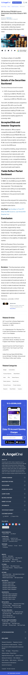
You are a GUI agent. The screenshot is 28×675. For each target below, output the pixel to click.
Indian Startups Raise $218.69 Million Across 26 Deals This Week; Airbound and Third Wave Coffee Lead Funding (14, 356)
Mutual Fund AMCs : (7, 610)
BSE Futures (6, 569)
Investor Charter (19, 655)
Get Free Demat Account (14, 673)
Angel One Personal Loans (8, 655)
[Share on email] (15, 50)
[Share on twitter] (8, 50)
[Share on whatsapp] (5, 50)
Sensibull (4, 545)
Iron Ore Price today (7, 607)
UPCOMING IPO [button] (5, 505)
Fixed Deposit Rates (13, 541)
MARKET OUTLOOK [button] (6, 501)
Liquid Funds (13, 621)
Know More (13, 308)
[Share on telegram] (2, 50)
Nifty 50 (4, 556)
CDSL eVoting (5, 660)
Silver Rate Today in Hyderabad (10, 593)
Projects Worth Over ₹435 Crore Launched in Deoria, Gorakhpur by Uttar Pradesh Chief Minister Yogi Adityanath (14, 339)
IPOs (9, 377)
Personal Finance (7, 385)
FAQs (3, 650)
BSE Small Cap (6, 561)
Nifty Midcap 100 (6, 559)
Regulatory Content (17, 642)
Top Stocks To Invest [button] (7, 510)
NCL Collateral (16, 658)
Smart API (5, 541)
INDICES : (4, 554)
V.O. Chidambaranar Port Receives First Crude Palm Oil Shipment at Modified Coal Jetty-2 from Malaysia (14, 331)
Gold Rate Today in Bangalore (9, 589)
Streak (15, 545)
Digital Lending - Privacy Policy (9, 653)
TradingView (5, 547)
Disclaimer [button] (5, 638)
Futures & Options (7, 373)
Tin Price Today (17, 607)
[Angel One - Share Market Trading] (6, 2)
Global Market (17, 373)
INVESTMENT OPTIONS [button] (7, 481)
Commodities (12, 369)
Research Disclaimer (7, 642)
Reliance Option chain (8, 577)
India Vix (13, 561)
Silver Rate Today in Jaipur (9, 599)
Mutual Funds (15, 381)
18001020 (6, 516)
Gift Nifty (19, 561)
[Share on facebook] (12, 50)
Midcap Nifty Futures (8, 567)
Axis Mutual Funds (7, 613)
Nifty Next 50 (19, 558)
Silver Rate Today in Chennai (9, 597)
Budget (5, 369)
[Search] (24, 2)
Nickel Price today (16, 605)
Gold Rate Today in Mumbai (9, 582)
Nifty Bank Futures (15, 566)
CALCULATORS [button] (5, 485)
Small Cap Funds (6, 623)
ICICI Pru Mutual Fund (7, 615)
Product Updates (17, 385)
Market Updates (6, 381)
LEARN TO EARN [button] (6, 493)
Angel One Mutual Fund (8, 611)
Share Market (13, 389)
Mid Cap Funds (12, 625)
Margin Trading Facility (16, 539)
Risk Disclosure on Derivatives (9, 662)
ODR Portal (20, 660)
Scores (20, 644)
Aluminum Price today (18, 603)
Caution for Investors (7, 665)
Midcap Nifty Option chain (9, 575)
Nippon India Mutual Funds (9, 617)
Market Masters (15, 377)
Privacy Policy (15, 650)
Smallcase (10, 545)
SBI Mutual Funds (19, 611)
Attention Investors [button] (8, 632)
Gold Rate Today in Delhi (8, 584)
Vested (20, 545)
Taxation (20, 389)
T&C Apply (8, 650)
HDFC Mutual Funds (17, 613)
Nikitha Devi (8, 17)
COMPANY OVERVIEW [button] (7, 477)
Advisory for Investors (7, 658)
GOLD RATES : (5, 580)
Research (5, 389)
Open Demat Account (17, 2)
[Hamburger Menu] (26, 2)
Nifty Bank (10, 556)
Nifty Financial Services (8, 558)
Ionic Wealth (13, 533)
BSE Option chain (19, 577)
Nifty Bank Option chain (18, 574)
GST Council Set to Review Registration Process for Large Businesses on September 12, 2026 (13, 323)
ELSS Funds (5, 621)
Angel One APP (6, 538)
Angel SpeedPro (6, 539)
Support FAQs (15, 516)
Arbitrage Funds (16, 623)
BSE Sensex (15, 559)
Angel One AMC (6, 533)
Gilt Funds (5, 625)
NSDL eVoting (13, 660)
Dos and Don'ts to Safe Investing (9, 644)
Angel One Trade (14, 538)
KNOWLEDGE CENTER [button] (7, 489)
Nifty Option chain (7, 574)
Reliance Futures (18, 567)
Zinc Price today (6, 605)
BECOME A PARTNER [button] (7, 497)
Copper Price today (7, 603)
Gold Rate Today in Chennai (9, 585)
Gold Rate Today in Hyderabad (10, 587)
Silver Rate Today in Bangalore (10, 595)
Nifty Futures (6, 566)
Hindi (4, 377)
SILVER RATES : (5, 592)
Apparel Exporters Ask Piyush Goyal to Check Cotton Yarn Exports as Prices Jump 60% (13, 348)
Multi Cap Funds (21, 625)
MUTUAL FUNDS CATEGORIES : (9, 620)
